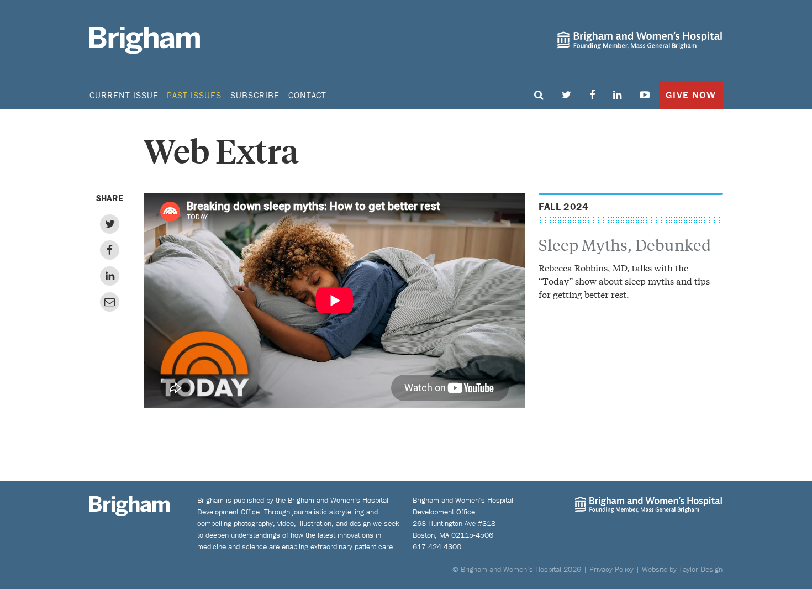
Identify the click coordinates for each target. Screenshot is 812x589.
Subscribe (255, 95)
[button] (539, 95)
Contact (307, 95)
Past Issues (194, 95)
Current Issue (123, 95)
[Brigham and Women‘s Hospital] (640, 40)
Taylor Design (701, 569)
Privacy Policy (611, 569)
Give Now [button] (691, 94)
